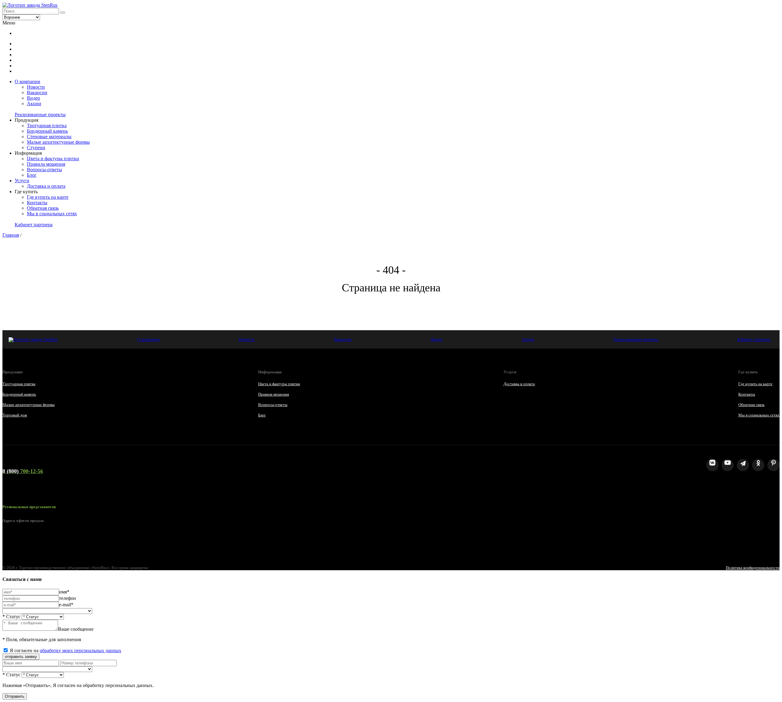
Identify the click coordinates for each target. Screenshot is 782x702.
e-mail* (66, 604)
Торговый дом (14, 415)
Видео (33, 98)
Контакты (37, 202)
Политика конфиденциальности (753, 567)
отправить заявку (21, 656)
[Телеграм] (743, 465)
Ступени (36, 147)
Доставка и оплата (46, 186)
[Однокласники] (758, 465)
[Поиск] (62, 12)
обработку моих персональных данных (80, 650)
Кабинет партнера (34, 224)
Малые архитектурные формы (58, 142)
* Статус (11, 616)
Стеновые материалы (49, 136)
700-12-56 (22, 471)
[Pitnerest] (773, 465)
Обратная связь (43, 208)
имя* (64, 591)
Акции (34, 103)
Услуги (22, 180)
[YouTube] (728, 465)
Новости (36, 87)
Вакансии (37, 92)
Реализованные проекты (40, 114)
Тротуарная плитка (47, 125)
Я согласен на (65, 650)
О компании (27, 81)
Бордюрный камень (47, 131)
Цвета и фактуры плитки (53, 158)
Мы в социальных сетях (52, 213)
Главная (10, 235)
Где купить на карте (47, 197)
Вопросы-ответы (44, 169)
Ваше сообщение (75, 629)
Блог (32, 175)
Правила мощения (46, 164)
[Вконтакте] (712, 465)
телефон (67, 598)
